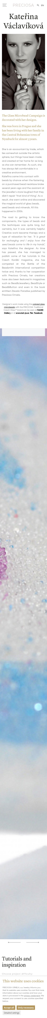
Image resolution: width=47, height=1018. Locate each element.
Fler (31, 313)
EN (42, 5)
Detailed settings (11, 1012)
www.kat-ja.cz (22, 313)
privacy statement (32, 995)
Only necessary (26, 1007)
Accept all (9, 1007)
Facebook (38, 313)
